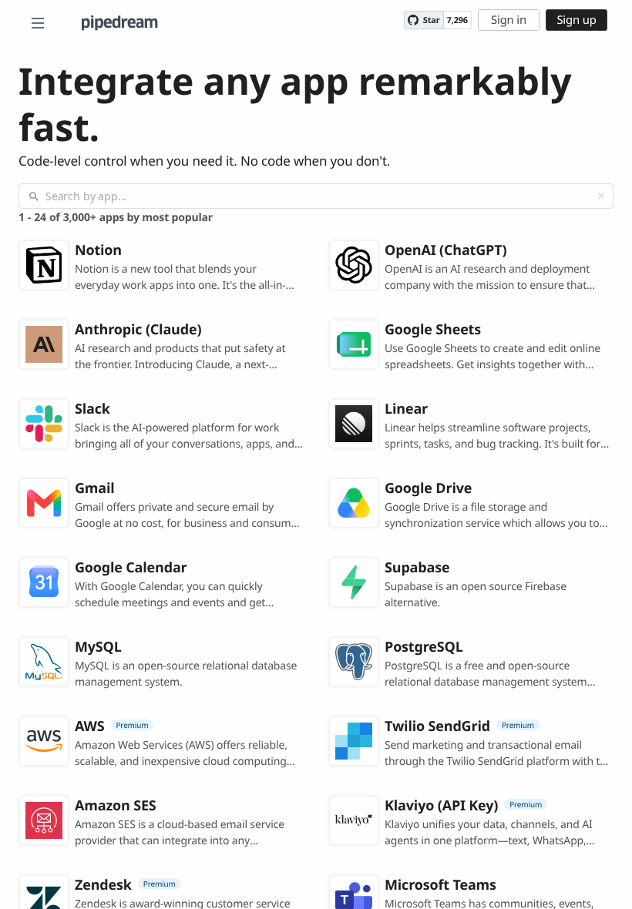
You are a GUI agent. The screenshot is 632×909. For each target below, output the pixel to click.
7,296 (457, 20)
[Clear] (601, 195)
